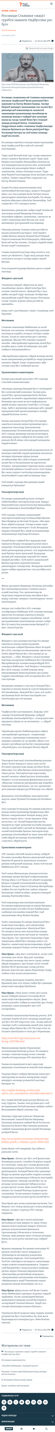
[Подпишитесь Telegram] (27, 1402)
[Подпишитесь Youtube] (21, 1402)
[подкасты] (21, 1429)
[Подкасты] (45, 1402)
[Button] (25, 41)
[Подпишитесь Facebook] (9, 1402)
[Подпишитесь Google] (4, 1402)
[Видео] (34, 1429)
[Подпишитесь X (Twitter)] (15, 1402)
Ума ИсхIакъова (9, 30)
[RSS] (39, 1402)
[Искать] (46, 1429)
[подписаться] (4, 1408)
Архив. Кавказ (9, 11)
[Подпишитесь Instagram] (33, 1402)
